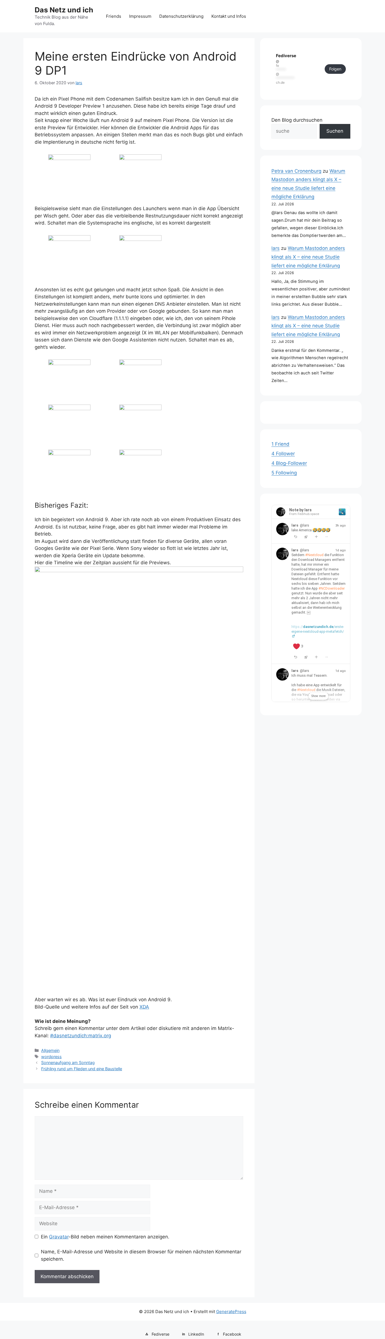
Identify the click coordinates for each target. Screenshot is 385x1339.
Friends (113, 16)
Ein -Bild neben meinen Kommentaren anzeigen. (105, 1237)
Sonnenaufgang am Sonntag (68, 1062)
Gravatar (58, 1237)
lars (275, 248)
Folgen (335, 68)
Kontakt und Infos (228, 16)
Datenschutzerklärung (181, 16)
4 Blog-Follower (289, 463)
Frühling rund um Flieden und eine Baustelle (81, 1068)
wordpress (51, 1056)
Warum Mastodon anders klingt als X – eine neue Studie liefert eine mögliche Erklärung (308, 256)
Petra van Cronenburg (296, 171)
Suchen (334, 131)
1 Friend (280, 444)
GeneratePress (231, 1311)
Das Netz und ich (64, 10)
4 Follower (283, 453)
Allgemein (50, 1050)
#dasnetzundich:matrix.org (80, 1035)
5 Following (284, 473)
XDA (144, 1007)
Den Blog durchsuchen (296, 120)
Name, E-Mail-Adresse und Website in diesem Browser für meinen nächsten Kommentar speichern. (141, 1255)
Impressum (140, 16)
